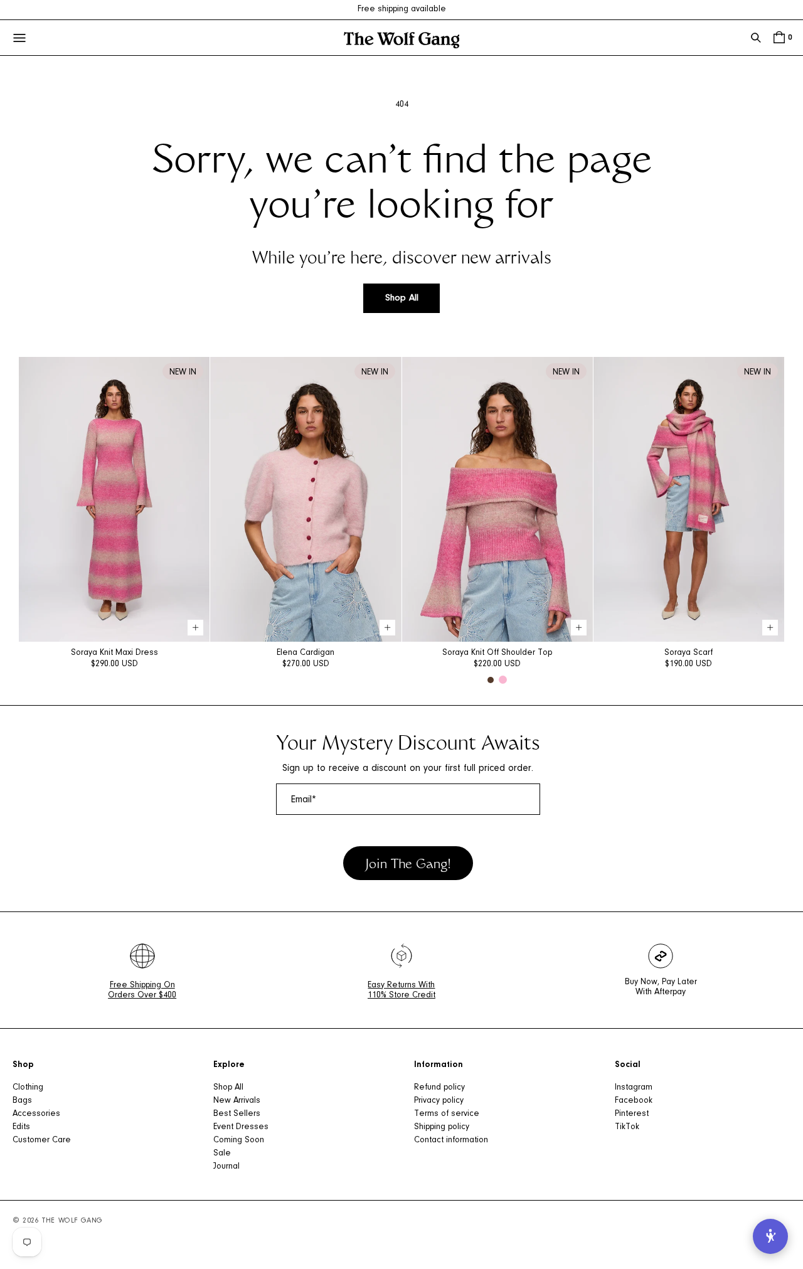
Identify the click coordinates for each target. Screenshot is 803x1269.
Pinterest (632, 1114)
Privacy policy (439, 1100)
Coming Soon (238, 1140)
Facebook (633, 1100)
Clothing (28, 1087)
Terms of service (446, 1114)
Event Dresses (241, 1127)
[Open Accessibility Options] (770, 1236)
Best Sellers (236, 1114)
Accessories (36, 1114)
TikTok (627, 1127)
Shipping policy (441, 1127)
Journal (226, 1166)
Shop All (401, 298)
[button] (756, 37)
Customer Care (42, 1140)
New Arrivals (236, 1100)
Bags (22, 1100)
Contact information (451, 1140)
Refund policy (439, 1087)
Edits (21, 1127)
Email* (303, 800)
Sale (222, 1153)
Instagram (633, 1087)
